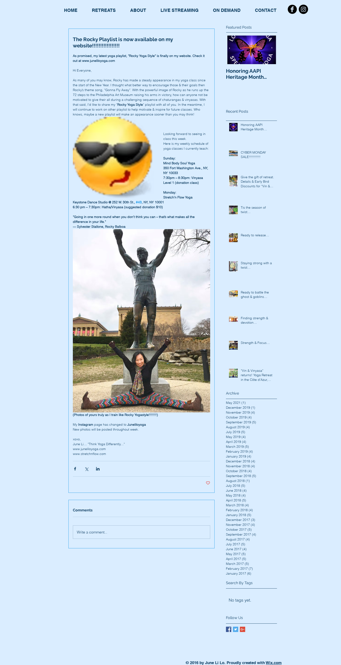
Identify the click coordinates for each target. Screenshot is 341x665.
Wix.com (274, 662)
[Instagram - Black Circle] (303, 9)
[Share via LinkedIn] (98, 469)
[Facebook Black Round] (292, 9)
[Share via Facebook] (75, 469)
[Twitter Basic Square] (235, 629)
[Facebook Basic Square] (228, 629)
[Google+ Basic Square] (242, 629)
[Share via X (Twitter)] (86, 469)
